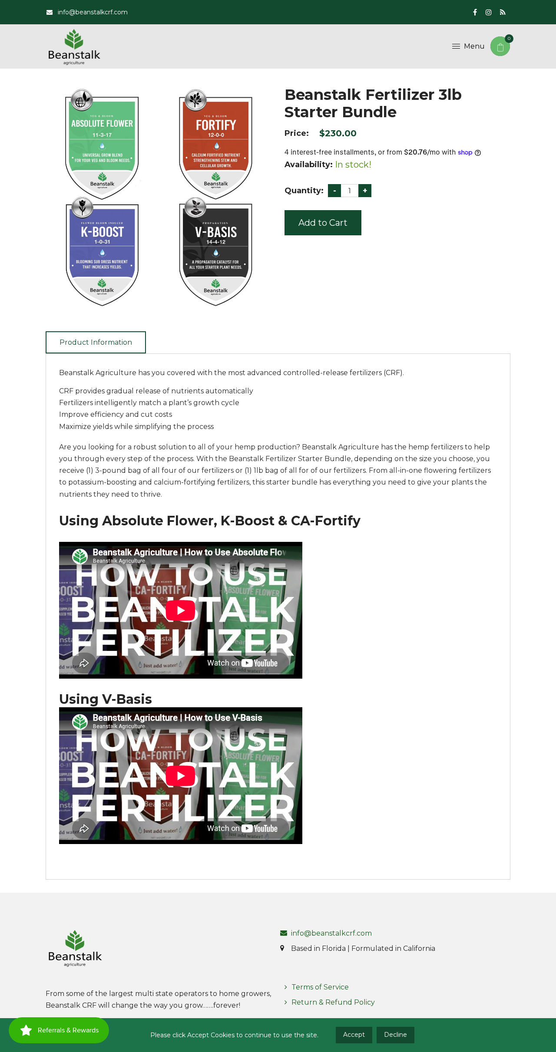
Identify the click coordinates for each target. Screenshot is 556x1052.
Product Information (96, 342)
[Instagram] (488, 12)
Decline (395, 1035)
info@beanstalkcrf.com (92, 12)
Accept (354, 1035)
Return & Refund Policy (333, 1002)
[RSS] (502, 12)
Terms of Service (320, 987)
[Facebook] (474, 12)
